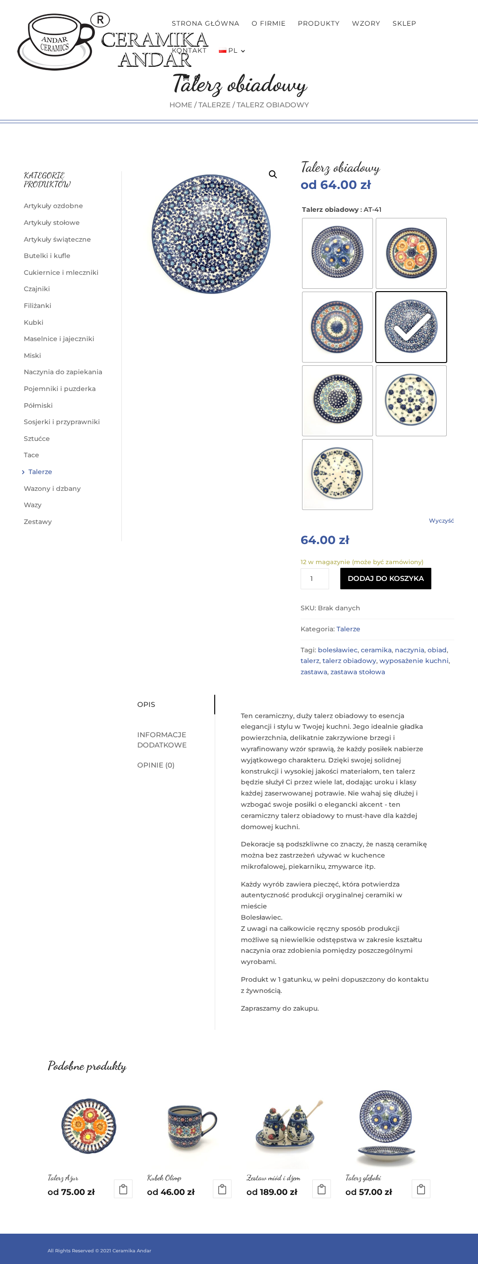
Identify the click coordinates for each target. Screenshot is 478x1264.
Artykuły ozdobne (53, 206)
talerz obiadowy (349, 660)
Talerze (214, 104)
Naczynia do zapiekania (63, 372)
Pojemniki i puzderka (60, 388)
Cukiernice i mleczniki (61, 272)
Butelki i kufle (47, 255)
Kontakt (189, 51)
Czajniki (37, 289)
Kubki (33, 322)
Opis (146, 704)
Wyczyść (441, 520)
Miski (32, 355)
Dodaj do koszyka (386, 578)
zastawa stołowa (357, 672)
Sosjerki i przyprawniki (62, 422)
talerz (310, 660)
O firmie (269, 24)
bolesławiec (338, 650)
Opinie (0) (156, 765)
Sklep (404, 24)
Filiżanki (37, 305)
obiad (437, 650)
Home (180, 104)
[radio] (337, 253)
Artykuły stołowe (52, 222)
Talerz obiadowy (330, 209)
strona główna (205, 24)
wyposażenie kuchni (414, 660)
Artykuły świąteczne (57, 239)
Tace (31, 455)
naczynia (409, 650)
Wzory (366, 24)
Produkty (319, 24)
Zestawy (38, 521)
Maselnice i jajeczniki (59, 339)
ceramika (376, 650)
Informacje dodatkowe (162, 740)
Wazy (33, 505)
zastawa (314, 672)
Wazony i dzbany (52, 488)
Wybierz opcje (123, 1189)
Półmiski (38, 405)
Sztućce (37, 438)
